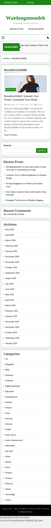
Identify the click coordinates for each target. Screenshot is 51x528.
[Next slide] (47, 2)
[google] (28, 11)
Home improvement (13, 440)
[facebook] (19, 11)
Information (10, 445)
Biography (9, 364)
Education (9, 391)
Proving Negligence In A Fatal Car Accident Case (26, 2)
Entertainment (11, 397)
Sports (8, 489)
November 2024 (12, 327)
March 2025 (10, 305)
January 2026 (11, 251)
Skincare (9, 483)
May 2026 (9, 229)
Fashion (8, 402)
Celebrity (9, 380)
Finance (8, 408)
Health (8, 429)
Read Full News (10, 135)
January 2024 (11, 343)
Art (6, 359)
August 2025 (10, 278)
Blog (7, 370)
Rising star (10, 104)
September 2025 (12, 273)
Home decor (10, 435)
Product (8, 473)
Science (8, 478)
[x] (25, 11)
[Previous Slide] (44, 2)
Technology (10, 494)
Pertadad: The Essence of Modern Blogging (24, 200)
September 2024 (12, 338)
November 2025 (12, 262)
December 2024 (12, 321)
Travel (8, 500)
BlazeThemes (26, 512)
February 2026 (11, 246)
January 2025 (11, 316)
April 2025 (9, 300)
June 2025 (9, 289)
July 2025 (9, 284)
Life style (10, 89)
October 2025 (11, 267)
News (7, 467)
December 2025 (12, 256)
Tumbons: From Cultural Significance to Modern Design (11, 2)
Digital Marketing (12, 386)
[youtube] (31, 11)
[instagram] (22, 11)
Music (8, 456)
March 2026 (10, 240)
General (8, 424)
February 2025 (11, 311)
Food (7, 413)
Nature (8, 462)
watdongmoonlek (25, 18)
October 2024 (11, 332)
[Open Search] (43, 38)
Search (7, 145)
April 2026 (9, 235)
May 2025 (9, 294)
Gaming (8, 418)
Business (9, 375)
